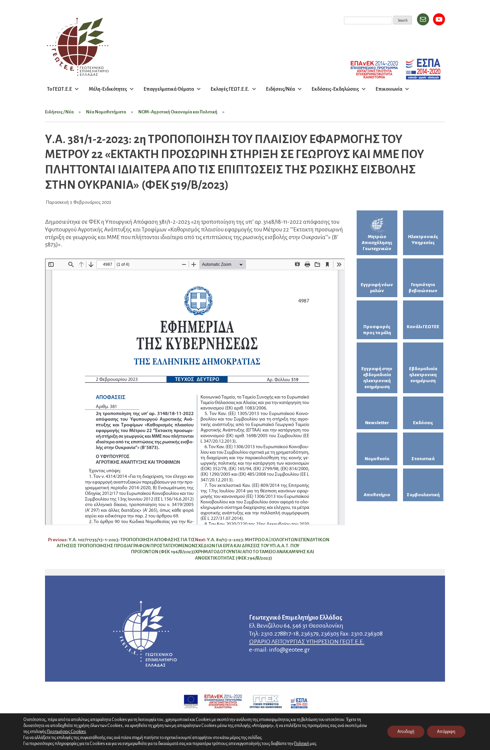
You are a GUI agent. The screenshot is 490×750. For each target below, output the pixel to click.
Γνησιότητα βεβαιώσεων (423, 287)
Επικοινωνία (389, 89)
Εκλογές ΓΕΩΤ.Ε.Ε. (230, 89)
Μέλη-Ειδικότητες (108, 89)
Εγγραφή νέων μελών (377, 287)
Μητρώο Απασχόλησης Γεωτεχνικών (377, 242)
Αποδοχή (405, 731)
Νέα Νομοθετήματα (106, 111)
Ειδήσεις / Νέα (59, 111)
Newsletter (377, 422)
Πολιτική (301, 743)
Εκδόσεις (423, 422)
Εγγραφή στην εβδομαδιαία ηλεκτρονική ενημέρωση (376, 377)
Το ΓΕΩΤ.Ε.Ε (59, 89)
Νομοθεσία (377, 458)
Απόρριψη (446, 731)
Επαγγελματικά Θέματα (169, 89)
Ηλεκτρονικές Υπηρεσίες (423, 239)
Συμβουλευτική (423, 494)
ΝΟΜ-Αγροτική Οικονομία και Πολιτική (177, 111)
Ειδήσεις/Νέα (280, 89)
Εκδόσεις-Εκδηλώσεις (335, 89)
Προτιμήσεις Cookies (66, 731)
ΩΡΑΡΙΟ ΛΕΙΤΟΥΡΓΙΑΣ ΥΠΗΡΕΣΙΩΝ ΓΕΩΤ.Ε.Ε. (306, 641)
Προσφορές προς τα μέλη (377, 329)
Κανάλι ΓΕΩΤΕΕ (423, 326)
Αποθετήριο (377, 494)
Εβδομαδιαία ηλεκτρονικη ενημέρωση (423, 374)
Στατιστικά (423, 458)
